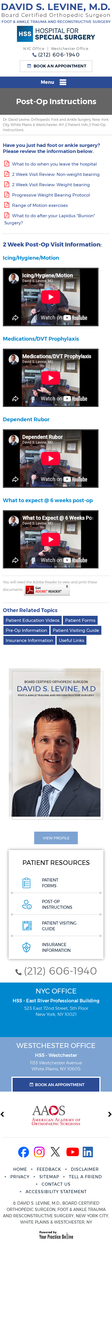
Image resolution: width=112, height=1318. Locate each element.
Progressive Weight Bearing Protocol (51, 195)
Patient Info (78, 125)
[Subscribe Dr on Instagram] (39, 1153)
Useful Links (71, 640)
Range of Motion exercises (40, 205)
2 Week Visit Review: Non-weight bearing (56, 174)
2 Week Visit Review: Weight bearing (51, 184)
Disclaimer (85, 1169)
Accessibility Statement (56, 1191)
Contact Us (56, 1184)
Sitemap (49, 1176)
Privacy (20, 1176)
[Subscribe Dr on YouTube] (73, 1153)
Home (20, 1169)
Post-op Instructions (57, 904)
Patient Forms (80, 620)
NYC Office (56, 991)
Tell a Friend (85, 1176)
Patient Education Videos (32, 620)
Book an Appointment (60, 66)
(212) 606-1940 (59, 55)
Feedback (49, 1169)
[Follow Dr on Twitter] (56, 1153)
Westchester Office (56, 1045)
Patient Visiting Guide (76, 630)
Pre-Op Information (26, 630)
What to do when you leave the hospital (54, 164)
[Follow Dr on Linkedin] (89, 1153)
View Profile (56, 838)
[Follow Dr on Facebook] (23, 1153)
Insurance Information (29, 640)
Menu (47, 82)
